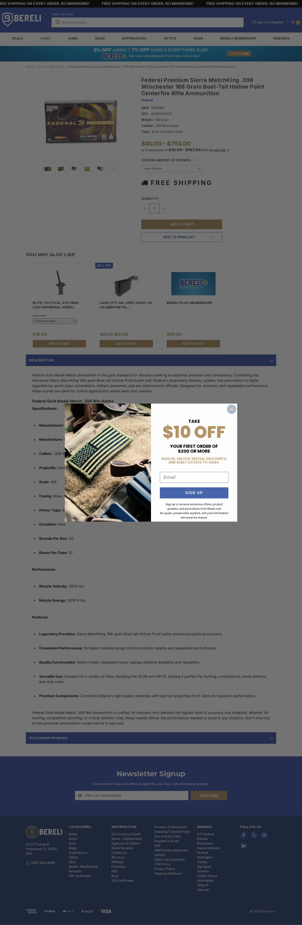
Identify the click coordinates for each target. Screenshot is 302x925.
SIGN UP (194, 493)
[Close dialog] (231, 409)
